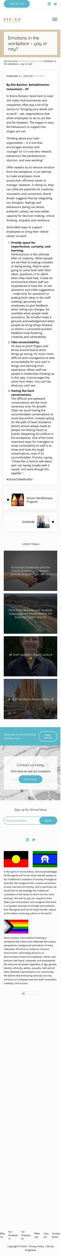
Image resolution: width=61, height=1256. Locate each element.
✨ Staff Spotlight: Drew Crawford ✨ (30, 656)
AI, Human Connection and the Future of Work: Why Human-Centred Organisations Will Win (30, 571)
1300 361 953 (16, 3)
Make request (48, 736)
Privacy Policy (36, 1246)
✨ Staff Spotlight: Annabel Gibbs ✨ (30, 699)
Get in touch (30, 779)
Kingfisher (30, 1250)
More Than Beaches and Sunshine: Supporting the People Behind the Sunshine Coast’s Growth (30, 613)
